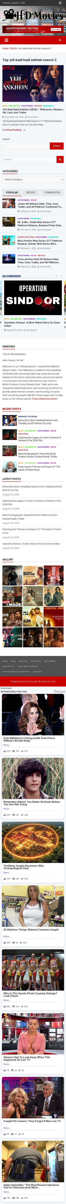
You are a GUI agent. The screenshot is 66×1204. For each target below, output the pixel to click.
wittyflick (37, 671)
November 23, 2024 (14, 116)
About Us (23, 661)
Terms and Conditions (27, 666)
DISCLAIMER (49, 661)
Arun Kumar (33, 116)
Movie (34, 200)
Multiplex (23, 434)
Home (5, 661)
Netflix (38, 106)
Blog (5, 106)
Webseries (48, 106)
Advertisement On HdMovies (16, 671)
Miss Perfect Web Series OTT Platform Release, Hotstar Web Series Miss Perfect (40, 243)
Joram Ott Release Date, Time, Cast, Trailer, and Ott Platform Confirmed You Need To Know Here (40, 207)
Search (6, 139)
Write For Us (8, 666)
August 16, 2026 (14, 330)
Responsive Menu (60, 3)
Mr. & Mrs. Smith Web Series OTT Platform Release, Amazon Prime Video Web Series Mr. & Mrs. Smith (40, 225)
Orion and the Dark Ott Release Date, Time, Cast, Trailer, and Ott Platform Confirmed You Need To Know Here (38, 262)
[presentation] (56, 276)
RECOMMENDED (11, 276)
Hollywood (30, 463)
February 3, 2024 (28, 229)
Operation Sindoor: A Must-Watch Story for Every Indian (31, 544)
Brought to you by (27, 416)
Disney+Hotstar (26, 237)
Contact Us (36, 661)
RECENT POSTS (11, 409)
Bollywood (14, 106)
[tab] (11, 192)
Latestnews (27, 106)
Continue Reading (12, 130)
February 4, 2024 (28, 211)
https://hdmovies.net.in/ (45, 399)
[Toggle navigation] (6, 40)
